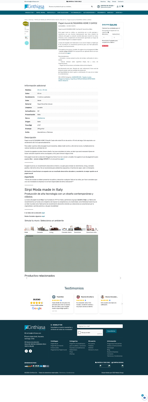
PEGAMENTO (101, 12)
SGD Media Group (117, 372)
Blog (109, 1)
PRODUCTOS (29, 12)
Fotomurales (55, 348)
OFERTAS (119, 12)
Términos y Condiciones (114, 356)
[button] (122, 303)
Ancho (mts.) (116, 34)
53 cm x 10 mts (42, 90)
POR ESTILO (51, 12)
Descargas (110, 348)
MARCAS (110, 12)
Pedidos (91, 346)
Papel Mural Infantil (57, 346)
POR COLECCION (62, 12)
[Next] (96, 229)
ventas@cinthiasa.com (32, 1)
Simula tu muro (93, 350)
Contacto (120, 1)
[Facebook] (30, 351)
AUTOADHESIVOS (89, 12)
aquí (43, 213)
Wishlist (90, 348)
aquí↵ (69, 53)
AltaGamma (41, 118)
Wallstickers (73, 350)
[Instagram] (26, 351)
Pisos (71, 352)
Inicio (26, 20)
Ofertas (31, 20)
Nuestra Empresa (112, 352)
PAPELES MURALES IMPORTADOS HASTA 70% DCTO (50, 20)
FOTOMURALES (76, 12)
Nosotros (103, 1)
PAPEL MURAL (40, 12)
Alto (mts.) (105, 34)
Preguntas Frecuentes (114, 343)
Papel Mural (73, 79)
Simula (114, 1)
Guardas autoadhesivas (77, 348)
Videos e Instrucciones (114, 346)
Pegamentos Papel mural (59, 350)
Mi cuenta (91, 343)
